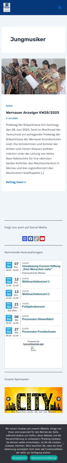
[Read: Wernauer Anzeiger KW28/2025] (33, 76)
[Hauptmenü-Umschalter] (60, 7)
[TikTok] (36, 238)
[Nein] (62, 443)
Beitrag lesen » (16, 182)
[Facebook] (30, 238)
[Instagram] (24, 238)
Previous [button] (8, 399)
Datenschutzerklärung (43, 457)
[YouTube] (42, 238)
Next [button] (58, 399)
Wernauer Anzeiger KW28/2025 (32, 112)
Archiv (9, 105)
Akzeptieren (19, 457)
